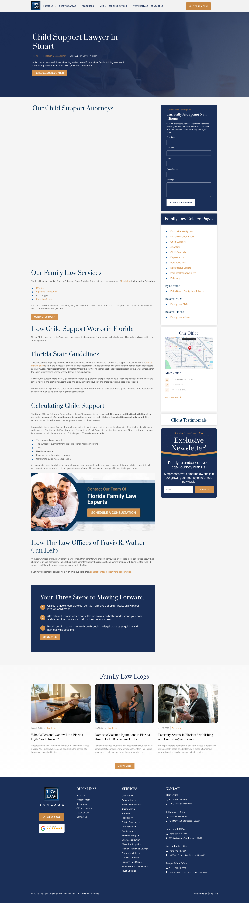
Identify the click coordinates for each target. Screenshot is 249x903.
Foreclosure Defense (132, 804)
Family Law (51, 728)
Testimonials (140, 6)
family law (125, 281)
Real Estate (127, 827)
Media (103, 6)
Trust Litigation (129, 871)
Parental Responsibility (183, 272)
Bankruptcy (127, 800)
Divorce (40, 287)
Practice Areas (67, 6)
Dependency (177, 257)
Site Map (213, 893)
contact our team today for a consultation (111, 571)
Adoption (175, 246)
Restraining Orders (180, 267)
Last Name (171, 148)
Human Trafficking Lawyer (135, 849)
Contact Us (157, 6)
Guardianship (128, 809)
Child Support (177, 241)
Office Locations (118, 6)
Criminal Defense (130, 857)
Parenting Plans (43, 299)
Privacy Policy (200, 893)
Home (35, 55)
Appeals (126, 813)
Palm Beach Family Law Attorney (188, 291)
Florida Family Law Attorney (54, 55)
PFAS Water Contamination (135, 866)
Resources (88, 6)
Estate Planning (129, 822)
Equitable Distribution (46, 291)
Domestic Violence (131, 853)
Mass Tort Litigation (131, 844)
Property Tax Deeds (131, 862)
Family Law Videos (180, 317)
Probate (126, 818)
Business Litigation (131, 840)
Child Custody (178, 252)
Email (169, 158)
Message (170, 180)
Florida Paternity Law (181, 231)
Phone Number (173, 169)
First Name (171, 137)
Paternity (175, 278)
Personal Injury (129, 835)
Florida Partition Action (182, 236)
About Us (48, 6)
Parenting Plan (178, 262)
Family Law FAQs (179, 304)
